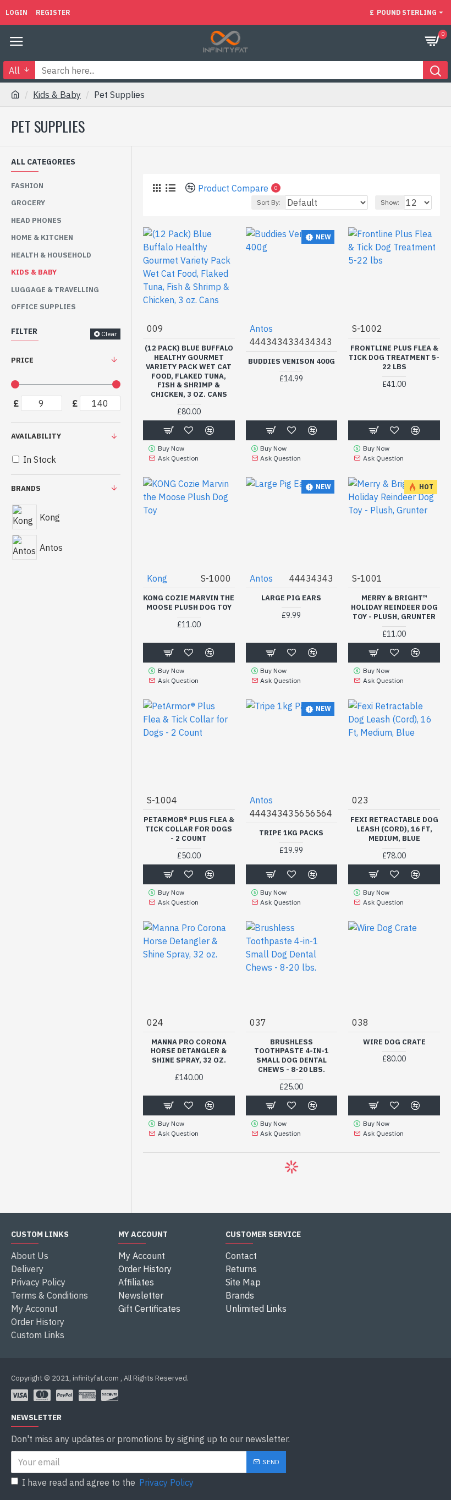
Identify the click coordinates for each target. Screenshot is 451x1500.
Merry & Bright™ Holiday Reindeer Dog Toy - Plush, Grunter (394, 607)
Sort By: (268, 202)
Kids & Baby (57, 94)
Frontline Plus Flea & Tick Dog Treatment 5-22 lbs (394, 357)
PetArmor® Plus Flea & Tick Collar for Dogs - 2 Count (189, 829)
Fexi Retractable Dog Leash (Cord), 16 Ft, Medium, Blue (394, 829)
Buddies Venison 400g (291, 361)
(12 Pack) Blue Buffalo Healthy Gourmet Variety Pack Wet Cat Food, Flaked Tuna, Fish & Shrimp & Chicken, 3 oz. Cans (189, 371)
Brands (26, 488)
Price (22, 360)
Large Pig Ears (291, 598)
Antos (261, 328)
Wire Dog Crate (394, 1042)
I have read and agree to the (108, 1482)
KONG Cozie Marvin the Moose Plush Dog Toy (188, 603)
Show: (390, 202)
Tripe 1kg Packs (291, 833)
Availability (36, 436)
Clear (109, 334)
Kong (157, 578)
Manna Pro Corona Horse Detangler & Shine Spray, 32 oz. (189, 1051)
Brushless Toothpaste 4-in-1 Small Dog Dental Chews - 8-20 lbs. (291, 1056)
